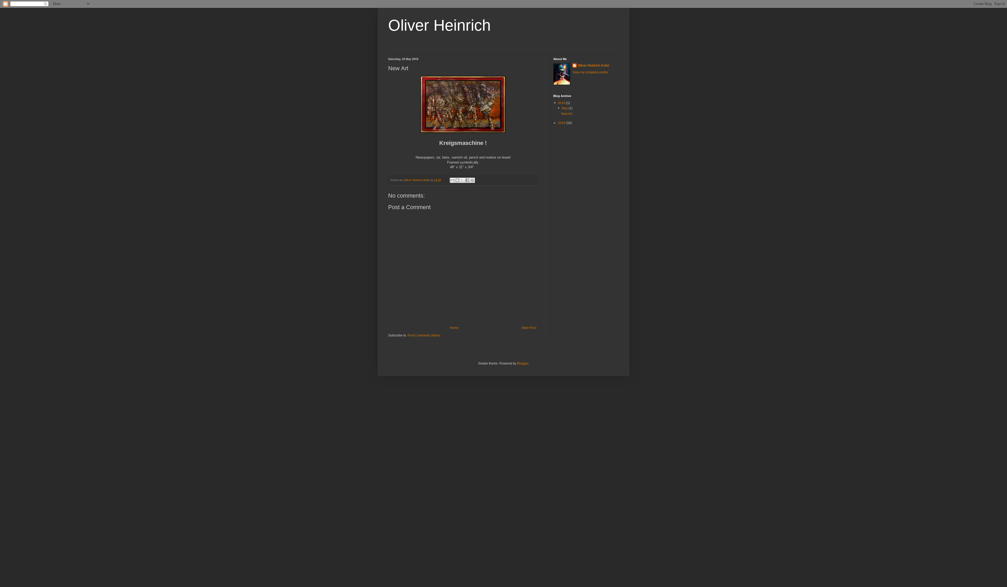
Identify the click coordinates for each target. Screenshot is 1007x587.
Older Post (528, 328)
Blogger (522, 363)
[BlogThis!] (457, 180)
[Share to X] (462, 180)
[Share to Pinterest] (472, 180)
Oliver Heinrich (439, 25)
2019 (562, 103)
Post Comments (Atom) (424, 335)
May (565, 108)
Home (454, 328)
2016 (562, 123)
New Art (566, 114)
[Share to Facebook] (467, 180)
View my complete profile (590, 72)
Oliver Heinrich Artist (593, 65)
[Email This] (452, 180)
